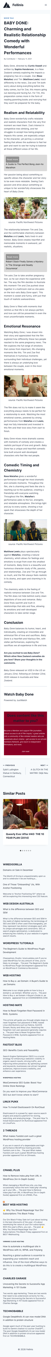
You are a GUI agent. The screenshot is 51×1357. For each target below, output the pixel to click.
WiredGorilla (12, 864)
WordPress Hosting (12, 1078)
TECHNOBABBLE (13, 1311)
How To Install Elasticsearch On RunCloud (24, 1107)
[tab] (20, 850)
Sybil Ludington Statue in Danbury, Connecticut (12, 771)
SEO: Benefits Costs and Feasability (21, 1050)
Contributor (10, 59)
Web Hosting (12, 975)
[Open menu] (45, 5)
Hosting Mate (12, 1005)
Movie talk (9, 18)
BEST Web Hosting (15, 1204)
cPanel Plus (11, 1170)
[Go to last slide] (7, 823)
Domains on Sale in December (18, 870)
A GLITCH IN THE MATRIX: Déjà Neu (39, 769)
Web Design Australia (18, 903)
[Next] (43, 823)
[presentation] (25, 814)
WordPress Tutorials (18, 943)
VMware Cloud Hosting (13, 1241)
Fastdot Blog (12, 1044)
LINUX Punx (10, 1101)
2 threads (10, 1130)
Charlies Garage (14, 1278)
